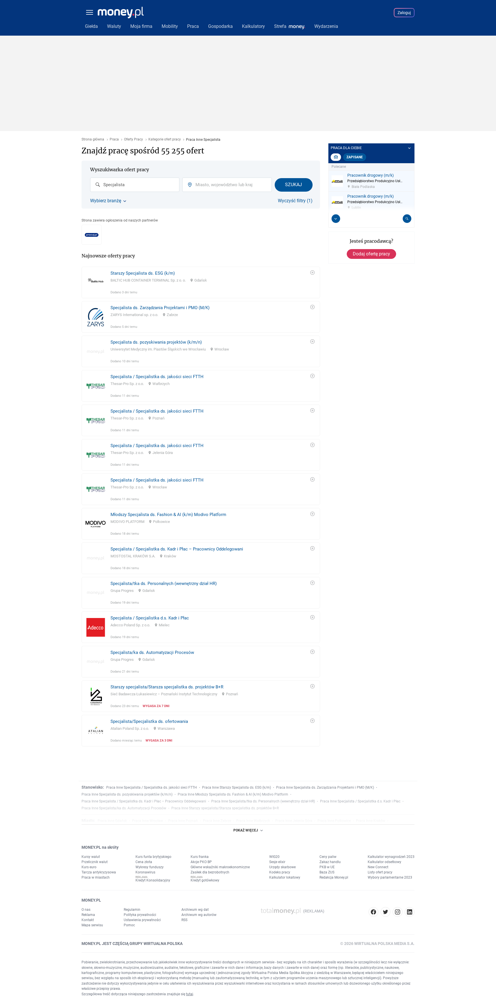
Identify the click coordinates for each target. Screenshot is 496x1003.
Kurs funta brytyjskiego (153, 857)
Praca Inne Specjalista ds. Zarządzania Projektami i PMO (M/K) (325, 788)
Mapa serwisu (92, 925)
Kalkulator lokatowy (284, 877)
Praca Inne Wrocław (147, 821)
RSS (184, 920)
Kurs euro (89, 867)
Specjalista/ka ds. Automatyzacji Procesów (152, 652)
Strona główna (93, 139)
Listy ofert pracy (380, 872)
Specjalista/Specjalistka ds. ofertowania (149, 721)
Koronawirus (145, 872)
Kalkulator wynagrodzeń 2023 (391, 857)
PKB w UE (327, 867)
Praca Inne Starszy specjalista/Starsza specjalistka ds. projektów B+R (225, 808)
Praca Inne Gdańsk (112, 821)
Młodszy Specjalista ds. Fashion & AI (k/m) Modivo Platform (168, 514)
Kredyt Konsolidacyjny (152, 880)
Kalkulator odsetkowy (384, 862)
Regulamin (132, 910)
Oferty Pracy (133, 139)
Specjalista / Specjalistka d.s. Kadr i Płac (150, 618)
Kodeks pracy (279, 872)
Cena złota (143, 862)
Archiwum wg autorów (198, 915)
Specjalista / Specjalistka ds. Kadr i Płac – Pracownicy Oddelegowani (177, 549)
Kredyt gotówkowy (205, 880)
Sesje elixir (277, 862)
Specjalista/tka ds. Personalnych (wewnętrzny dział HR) (164, 583)
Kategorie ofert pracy (164, 139)
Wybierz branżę (105, 200)
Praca (114, 139)
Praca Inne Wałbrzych (253, 821)
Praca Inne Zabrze (217, 821)
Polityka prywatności (140, 915)
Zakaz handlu (330, 862)
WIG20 (274, 857)
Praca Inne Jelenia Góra (293, 821)
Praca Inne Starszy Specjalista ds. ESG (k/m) (236, 788)
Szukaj (293, 184)
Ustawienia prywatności (142, 920)
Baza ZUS (326, 872)
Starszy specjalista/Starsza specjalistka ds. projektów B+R (167, 687)
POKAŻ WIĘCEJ (245, 830)
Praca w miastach (96, 877)
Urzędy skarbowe (282, 867)
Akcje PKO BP (201, 862)
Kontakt (88, 920)
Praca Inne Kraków (370, 821)
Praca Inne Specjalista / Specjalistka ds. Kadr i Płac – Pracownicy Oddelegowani (144, 801)
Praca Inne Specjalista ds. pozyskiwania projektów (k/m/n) (127, 794)
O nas (86, 910)
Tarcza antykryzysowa (99, 872)
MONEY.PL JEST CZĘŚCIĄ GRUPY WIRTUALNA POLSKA (132, 943)
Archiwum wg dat (195, 910)
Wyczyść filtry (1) (295, 200)
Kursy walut (91, 857)
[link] (201, 282)
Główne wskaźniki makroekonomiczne (220, 867)
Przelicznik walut (95, 862)
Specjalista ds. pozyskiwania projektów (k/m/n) (156, 342)
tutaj (189, 994)
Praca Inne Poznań (183, 821)
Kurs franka (200, 857)
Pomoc (129, 925)
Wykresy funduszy (149, 867)
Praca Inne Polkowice (334, 821)
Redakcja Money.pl (333, 877)
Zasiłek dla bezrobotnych (210, 872)
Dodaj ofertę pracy (371, 254)
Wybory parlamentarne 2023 (390, 877)
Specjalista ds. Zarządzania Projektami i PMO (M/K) (160, 307)
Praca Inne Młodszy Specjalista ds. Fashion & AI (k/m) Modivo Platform (233, 794)
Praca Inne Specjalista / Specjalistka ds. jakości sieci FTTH (151, 788)
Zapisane (354, 157)
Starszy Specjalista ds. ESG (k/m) (143, 273)
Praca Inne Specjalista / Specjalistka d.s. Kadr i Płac (360, 801)
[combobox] (134, 185)
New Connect (378, 867)
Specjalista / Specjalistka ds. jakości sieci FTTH (157, 376)
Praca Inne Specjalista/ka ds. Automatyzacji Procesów (124, 808)
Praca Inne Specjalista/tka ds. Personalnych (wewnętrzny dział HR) (263, 801)
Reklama (88, 915)
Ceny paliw (327, 857)
